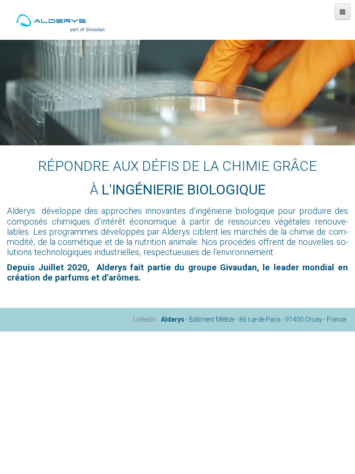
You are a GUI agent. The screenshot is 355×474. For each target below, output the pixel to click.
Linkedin (144, 319)
